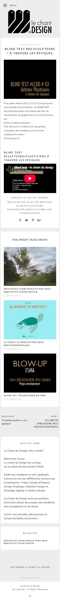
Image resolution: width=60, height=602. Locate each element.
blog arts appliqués (19, 209)
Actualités (30, 198)
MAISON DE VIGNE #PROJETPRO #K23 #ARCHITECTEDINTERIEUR (26, 541)
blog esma (39, 209)
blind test (20, 202)
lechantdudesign (29, 213)
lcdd (49, 209)
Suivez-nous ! (30, 578)
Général (43, 198)
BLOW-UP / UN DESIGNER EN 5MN (25, 395)
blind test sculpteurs (29, 206)
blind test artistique (39, 202)
